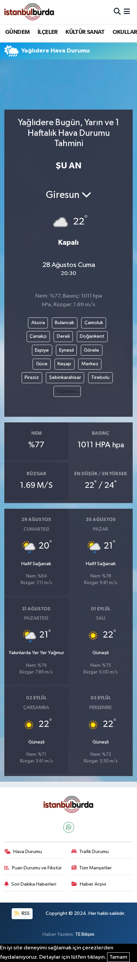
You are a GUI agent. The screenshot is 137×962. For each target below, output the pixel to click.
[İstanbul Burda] (29, 11)
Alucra (38, 322)
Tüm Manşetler (95, 867)
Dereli (63, 336)
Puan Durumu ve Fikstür (37, 867)
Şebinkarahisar (65, 377)
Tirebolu (100, 377)
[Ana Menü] (127, 12)
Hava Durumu (27, 851)
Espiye (42, 350)
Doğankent (92, 336)
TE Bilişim (84, 934)
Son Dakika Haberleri (33, 884)
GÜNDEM (17, 32)
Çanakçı (38, 336)
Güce (42, 363)
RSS (25, 913)
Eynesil (66, 350)
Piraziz (32, 377)
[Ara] (117, 12)
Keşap (64, 363)
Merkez (89, 363)
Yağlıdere (67, 391)
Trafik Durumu (94, 851)
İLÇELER (48, 32)
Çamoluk (93, 322)
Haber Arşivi (93, 884)
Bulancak (64, 322)
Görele (91, 350)
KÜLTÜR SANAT (85, 32)
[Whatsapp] (68, 827)
